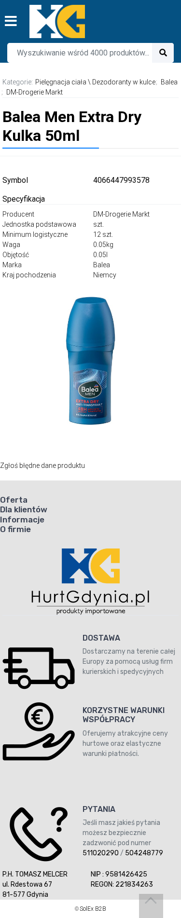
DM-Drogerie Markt (34, 92)
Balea (169, 82)
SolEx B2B (93, 908)
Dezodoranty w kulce (123, 82)
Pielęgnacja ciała (60, 82)
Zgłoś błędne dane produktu (42, 465)
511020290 (101, 853)
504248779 (144, 853)
